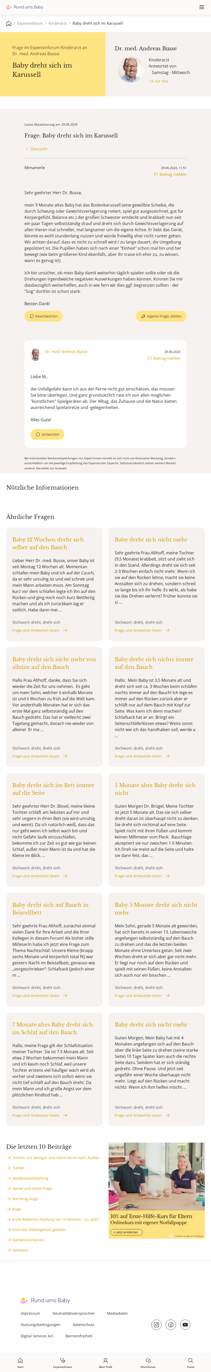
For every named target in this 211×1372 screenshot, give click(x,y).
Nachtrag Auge (25, 1198)
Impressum (30, 1313)
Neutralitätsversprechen (73, 1313)
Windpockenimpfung (30, 1178)
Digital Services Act (37, 1335)
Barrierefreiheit (79, 1335)
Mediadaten (117, 1313)
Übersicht (39, 148)
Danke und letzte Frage (32, 1188)
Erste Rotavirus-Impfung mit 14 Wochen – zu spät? (55, 1219)
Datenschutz (83, 1324)
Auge (16, 1209)
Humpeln (20, 1250)
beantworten (47, 316)
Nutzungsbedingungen (40, 1324)
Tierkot (18, 1167)
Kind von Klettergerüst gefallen (39, 1229)
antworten (50, 434)
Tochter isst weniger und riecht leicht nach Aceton (55, 1157)
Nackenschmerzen (28, 1239)
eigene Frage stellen (164, 316)
